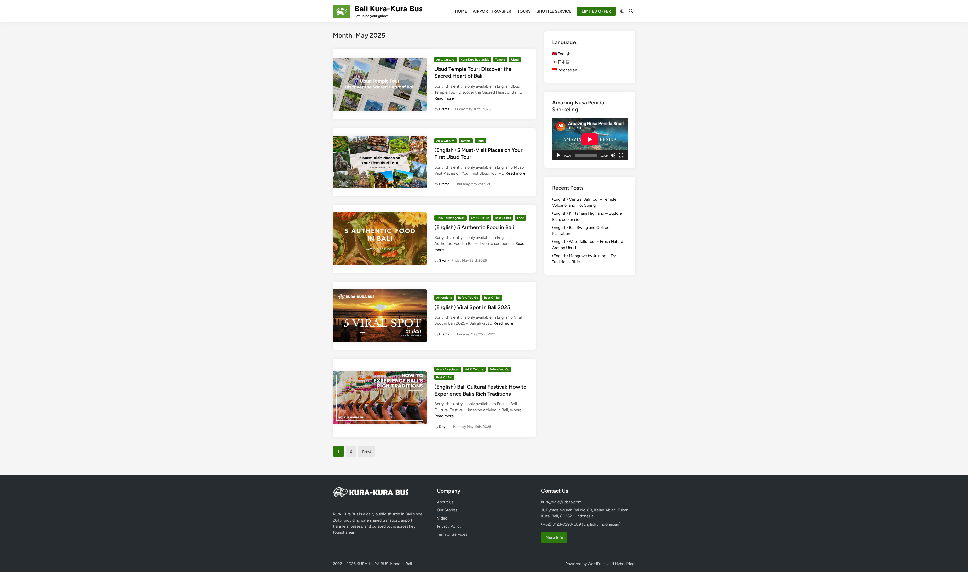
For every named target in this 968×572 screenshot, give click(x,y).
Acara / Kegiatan (447, 369)
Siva (442, 260)
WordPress (597, 563)
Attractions (444, 297)
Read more (444, 98)
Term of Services (452, 534)
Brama (444, 109)
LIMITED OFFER (596, 11)
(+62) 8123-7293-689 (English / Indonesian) (581, 524)
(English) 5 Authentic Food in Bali (474, 227)
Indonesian (567, 70)
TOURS (524, 11)
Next (366, 451)
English (563, 53)
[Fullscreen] (621, 155)
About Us (445, 502)
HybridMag (624, 563)
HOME (461, 11)
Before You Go (468, 297)
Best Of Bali (503, 218)
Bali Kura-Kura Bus (388, 8)
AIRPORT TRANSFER (492, 11)
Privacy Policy (449, 526)
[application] (590, 139)
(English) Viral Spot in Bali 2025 (472, 307)
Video (442, 518)
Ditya (443, 427)
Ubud (515, 59)
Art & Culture (445, 59)
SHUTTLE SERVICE (554, 11)
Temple (500, 59)
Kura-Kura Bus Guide (475, 59)
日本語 (563, 62)
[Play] (558, 155)
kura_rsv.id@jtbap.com (561, 502)
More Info (554, 537)
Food (520, 218)
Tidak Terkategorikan (450, 218)
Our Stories (447, 510)
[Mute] (613, 155)
